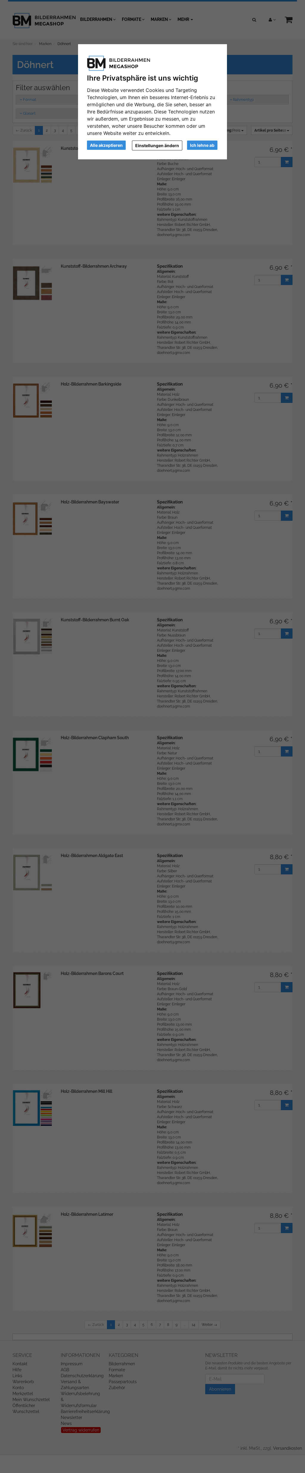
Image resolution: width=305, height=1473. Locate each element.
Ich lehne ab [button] (202, 145)
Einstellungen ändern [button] (157, 145)
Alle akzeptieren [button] (106, 145)
